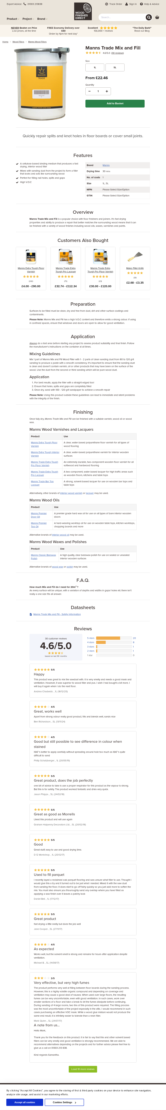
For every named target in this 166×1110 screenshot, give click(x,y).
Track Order (115, 4)
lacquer (90, 493)
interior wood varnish (71, 493)
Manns (106, 165)
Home (5, 42)
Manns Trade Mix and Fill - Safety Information (57, 614)
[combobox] (126, 17)
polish (70, 566)
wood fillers (18, 42)
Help (151, 4)
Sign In (133, 4)
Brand (41, 18)
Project (27, 18)
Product (12, 18)
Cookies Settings (62, 1102)
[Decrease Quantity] (89, 91)
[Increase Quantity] (107, 91)
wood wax (57, 566)
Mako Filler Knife (135, 268)
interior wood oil (60, 534)
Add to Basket (115, 103)
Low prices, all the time (24, 29)
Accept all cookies (24, 1102)
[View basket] (157, 17)
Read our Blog (142, 29)
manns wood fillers (37, 42)
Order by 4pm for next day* (63, 30)
